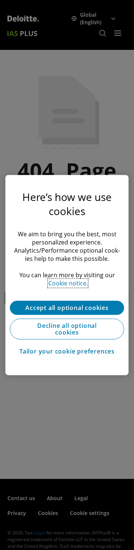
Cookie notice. (68, 283)
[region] (66, 275)
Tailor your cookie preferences (67, 351)
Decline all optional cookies (67, 329)
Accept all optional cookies (67, 308)
